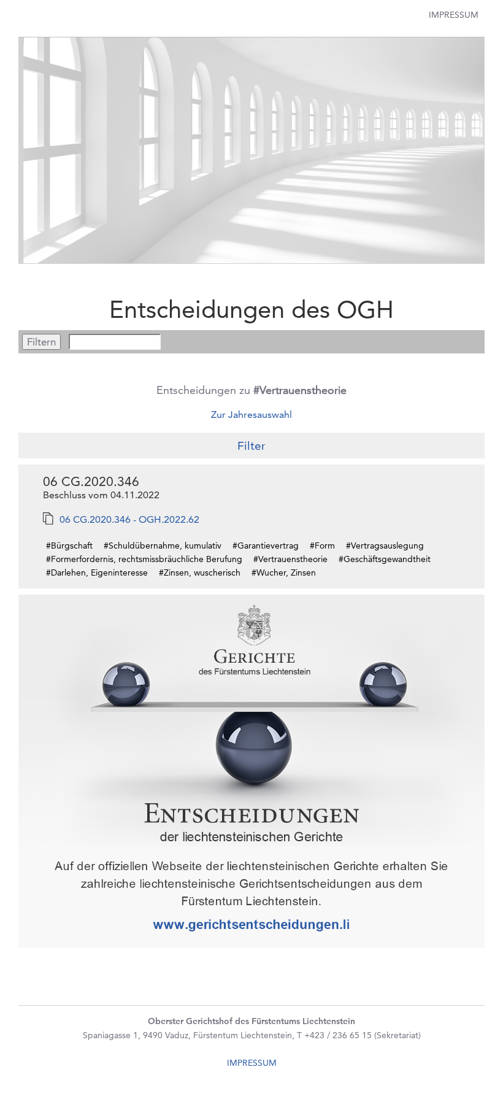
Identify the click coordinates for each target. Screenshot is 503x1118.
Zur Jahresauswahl (251, 414)
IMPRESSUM (252, 1062)
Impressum (453, 14)
